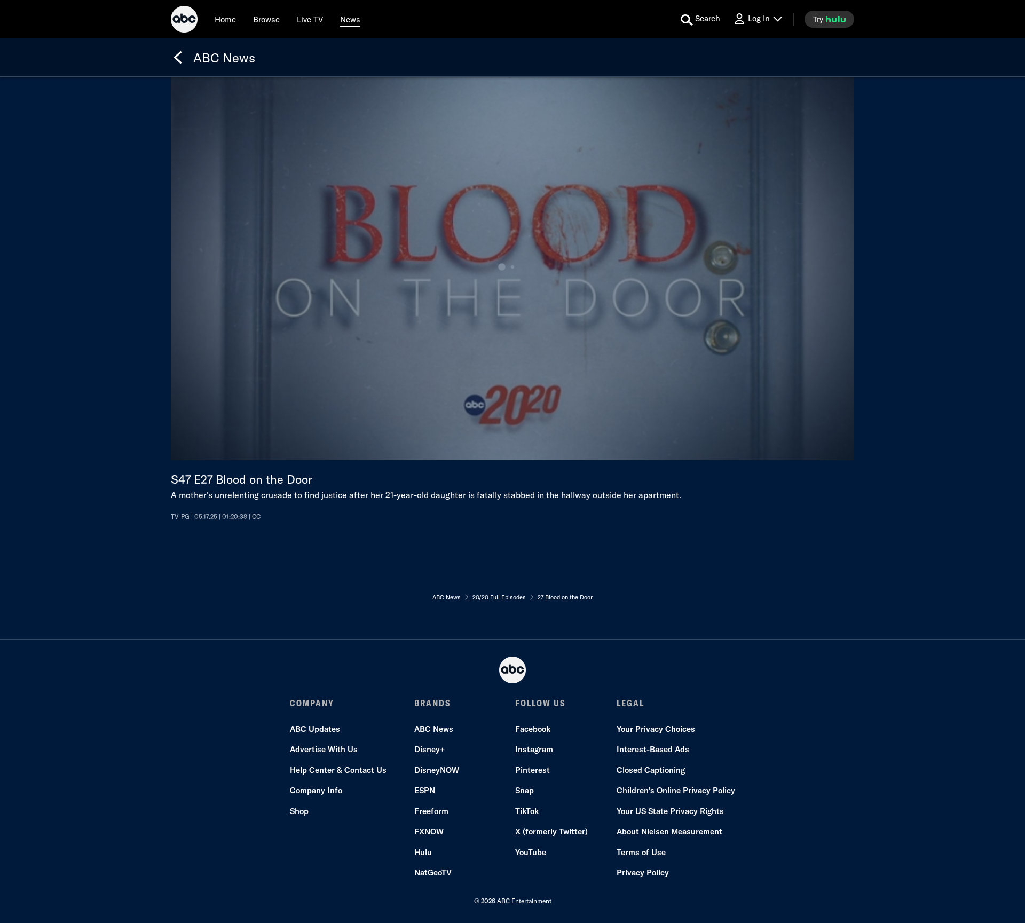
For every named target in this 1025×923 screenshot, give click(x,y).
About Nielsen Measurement (669, 831)
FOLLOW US (540, 703)
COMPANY (312, 703)
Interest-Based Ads (653, 749)
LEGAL (630, 703)
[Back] (178, 57)
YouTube (530, 852)
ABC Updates (315, 729)
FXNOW (429, 831)
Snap (524, 790)
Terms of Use (641, 852)
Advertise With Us (324, 749)
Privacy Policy (643, 872)
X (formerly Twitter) (551, 831)
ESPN (424, 790)
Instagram (534, 749)
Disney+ (429, 749)
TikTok (527, 811)
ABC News (433, 729)
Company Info (316, 790)
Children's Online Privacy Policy (676, 790)
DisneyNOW (436, 770)
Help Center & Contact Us (338, 770)
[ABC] (184, 21)
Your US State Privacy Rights (670, 811)
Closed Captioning (651, 770)
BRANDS (432, 703)
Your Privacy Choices (656, 729)
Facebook (532, 729)
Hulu (423, 852)
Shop (299, 811)
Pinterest (532, 770)
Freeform (431, 811)
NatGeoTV (433, 872)
